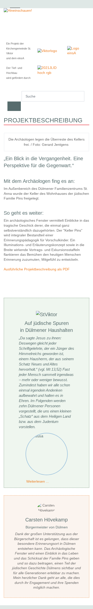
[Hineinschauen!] (46, 10)
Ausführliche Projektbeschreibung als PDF (37, 269)
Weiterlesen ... (37, 481)
